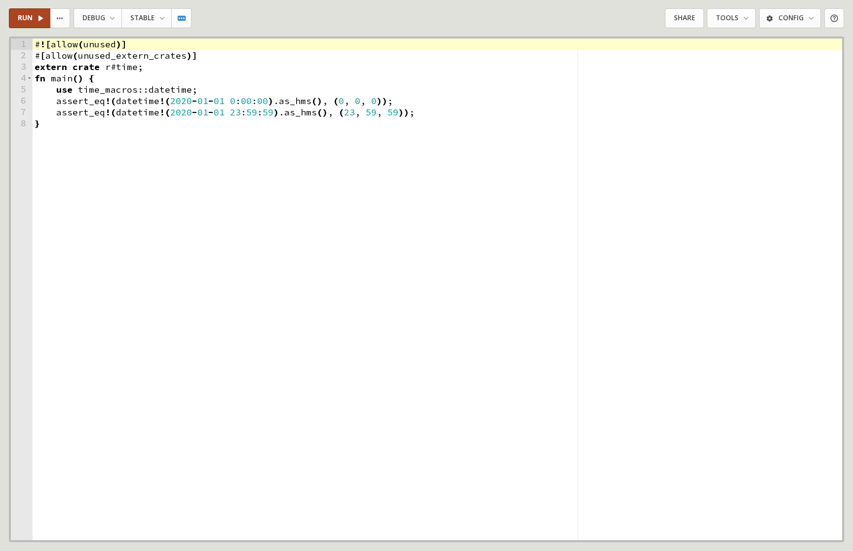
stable (142, 17)
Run (25, 17)
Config (791, 17)
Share (684, 17)
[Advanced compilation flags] (182, 18)
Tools (727, 17)
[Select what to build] (60, 18)
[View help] (834, 18)
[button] (29, 78)
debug (93, 17)
